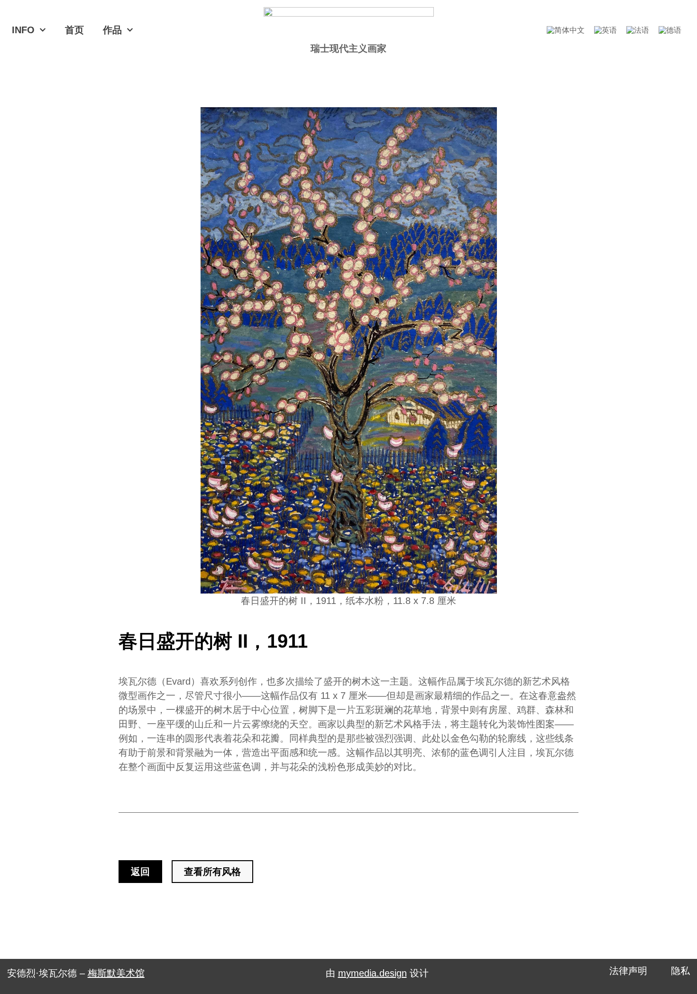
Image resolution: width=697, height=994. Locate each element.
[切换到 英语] (605, 30)
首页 (74, 30)
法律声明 (628, 970)
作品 (112, 30)
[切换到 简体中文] (565, 30)
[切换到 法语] (638, 30)
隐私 (680, 970)
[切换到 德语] (670, 30)
